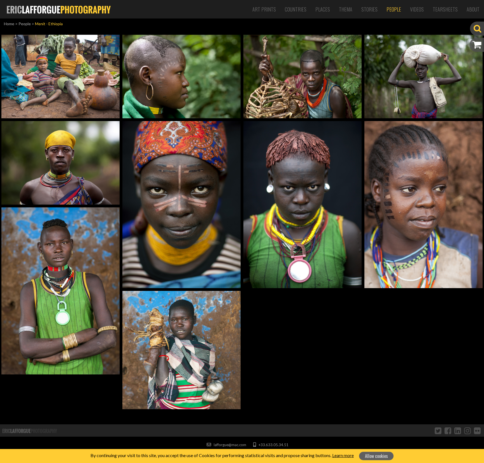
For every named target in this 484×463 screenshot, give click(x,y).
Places (322, 9)
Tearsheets (445, 9)
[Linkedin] (457, 430)
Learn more (343, 455)
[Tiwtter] (438, 430)
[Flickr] (477, 430)
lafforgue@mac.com (229, 445)
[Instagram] (467, 430)
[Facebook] (448, 430)
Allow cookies (376, 456)
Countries (295, 9)
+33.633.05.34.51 (273, 445)
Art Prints (264, 9)
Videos (417, 9)
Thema (345, 9)
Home (9, 23)
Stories (369, 9)
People (394, 9)
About (473, 9)
